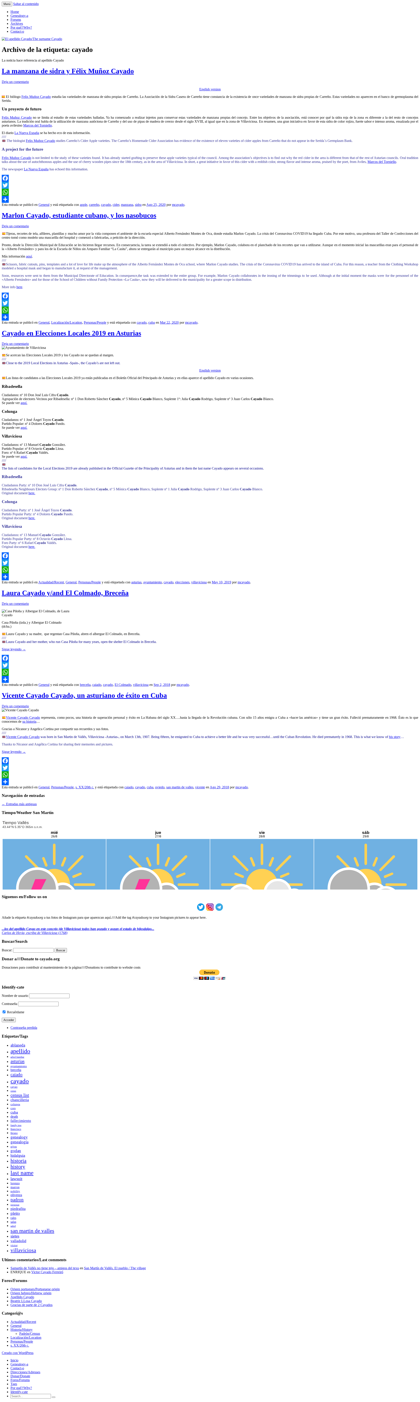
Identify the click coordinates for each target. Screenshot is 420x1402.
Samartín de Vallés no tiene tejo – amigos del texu (44, 1268)
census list (19, 1095)
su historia (29, 721)
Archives (16, 23)
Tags (13, 1384)
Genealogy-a (19, 16)
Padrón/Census (29, 1333)
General (43, 205)
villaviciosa (199, 582)
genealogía (19, 1142)
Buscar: (7, 950)
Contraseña (9, 1004)
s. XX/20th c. (84, 787)
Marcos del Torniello (37, 125)
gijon (13, 1146)
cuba (151, 322)
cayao (14, 1086)
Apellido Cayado (22, 1297)
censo (13, 1091)
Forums (15, 19)
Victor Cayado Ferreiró (47, 1272)
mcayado (178, 205)
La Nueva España (26, 133)
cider (116, 205)
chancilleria (19, 1100)
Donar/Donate (20, 1376)
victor (14, 1245)
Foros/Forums (20, 1380)
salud (13, 1226)
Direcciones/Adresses (25, 1372)
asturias (136, 582)
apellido (20, 1051)
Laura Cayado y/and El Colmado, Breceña (65, 593)
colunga (15, 1104)
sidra (138, 205)
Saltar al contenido (26, 4)
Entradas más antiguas (19, 804)
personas (14, 1205)
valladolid (18, 1241)
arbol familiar (17, 1057)
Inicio (14, 1360)
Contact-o (17, 31)
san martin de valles (179, 787)
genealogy (19, 1137)
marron (14, 1187)
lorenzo (15, 1183)
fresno (14, 1133)
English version (210, 89)
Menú (7, 4)
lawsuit (16, 1178)
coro (13, 1108)
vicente (200, 787)
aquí (29, 256)
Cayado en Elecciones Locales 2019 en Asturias (71, 333)
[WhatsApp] (210, 192)
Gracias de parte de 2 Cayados (31, 1305)
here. (31, 493)
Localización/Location (66, 322)
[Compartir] (210, 199)
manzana (127, 205)
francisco (15, 1129)
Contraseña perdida (23, 1027)
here (19, 287)
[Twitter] (210, 185)
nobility (15, 1191)
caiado (96, 685)
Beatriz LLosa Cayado (26, 1301)
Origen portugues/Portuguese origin (35, 1289)
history (17, 1166)
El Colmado (123, 685)
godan (15, 1150)
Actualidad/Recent (51, 582)
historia (18, 1161)
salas (13, 1222)
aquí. (24, 403)
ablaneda (17, 1045)
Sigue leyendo (14, 649)
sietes (14, 1236)
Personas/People (95, 322)
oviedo (159, 787)
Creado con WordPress (17, 1353)
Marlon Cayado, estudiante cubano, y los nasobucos (79, 215)
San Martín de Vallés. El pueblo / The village (115, 1268)
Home (14, 12)
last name (21, 1173)
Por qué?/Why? (21, 27)
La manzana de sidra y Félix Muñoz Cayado (68, 71)
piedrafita (18, 1208)
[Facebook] (210, 178)
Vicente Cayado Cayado (23, 717)
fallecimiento (20, 1121)
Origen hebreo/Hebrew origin (30, 1293)
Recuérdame (15, 1012)
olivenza (16, 1195)
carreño (94, 205)
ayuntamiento (152, 582)
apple (83, 205)
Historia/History (21, 1329)
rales (13, 1218)
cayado (106, 205)
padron (17, 1199)
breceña (85, 685)
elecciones (182, 582)
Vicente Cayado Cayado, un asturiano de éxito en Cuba (84, 695)
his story (395, 737)
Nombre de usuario (15, 996)
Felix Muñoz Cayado (36, 97)
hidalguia (17, 1155)
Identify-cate (19, 1392)
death (14, 1116)
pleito (15, 1213)
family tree (15, 1125)
